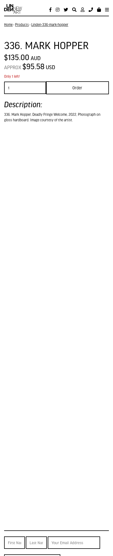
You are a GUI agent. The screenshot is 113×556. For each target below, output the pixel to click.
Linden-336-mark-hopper (49, 24)
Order (77, 87)
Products (22, 24)
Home (8, 24)
